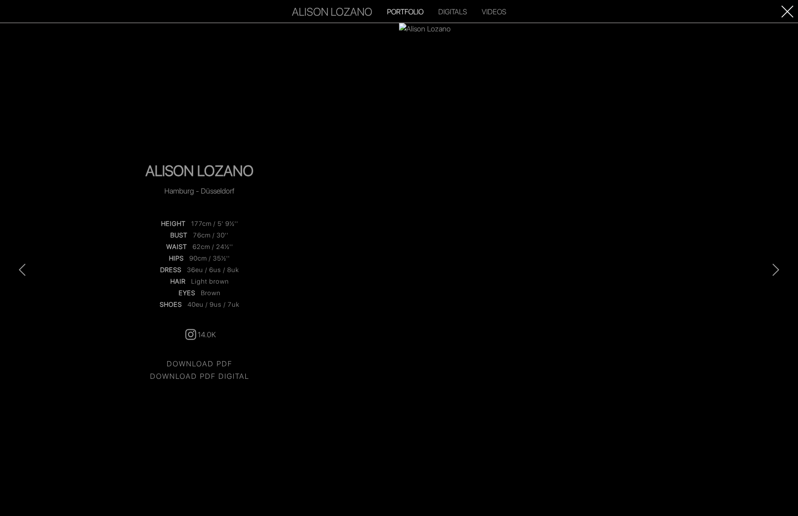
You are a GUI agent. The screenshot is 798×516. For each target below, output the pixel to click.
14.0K (207, 334)
